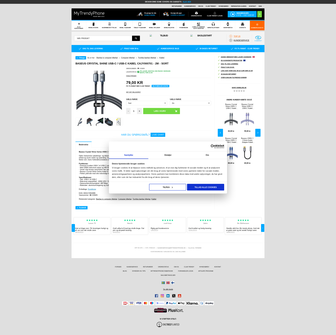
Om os (200, 6)
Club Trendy (211, 6)
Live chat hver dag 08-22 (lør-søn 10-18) (237, 70)
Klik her (187, 2)
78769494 (198, 248)
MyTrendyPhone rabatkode (162, 271)
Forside (118, 267)
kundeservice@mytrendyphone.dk (172, 248)
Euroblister (92, 189)
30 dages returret (228, 74)
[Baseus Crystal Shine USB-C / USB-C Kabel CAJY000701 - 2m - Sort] (79, 121)
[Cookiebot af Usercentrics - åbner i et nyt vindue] (212, 146)
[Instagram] (162, 295)
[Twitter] (173, 295)
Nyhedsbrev (224, 6)
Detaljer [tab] (168, 155)
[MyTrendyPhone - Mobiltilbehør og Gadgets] (89, 14)
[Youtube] (179, 295)
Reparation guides (238, 6)
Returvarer (177, 6)
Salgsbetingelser (168, 275)
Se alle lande (168, 289)
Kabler (153, 199)
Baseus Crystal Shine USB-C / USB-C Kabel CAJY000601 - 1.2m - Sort (231, 106)
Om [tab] (207, 155)
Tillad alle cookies (206, 187)
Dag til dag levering (229, 64)
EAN (260, 6)
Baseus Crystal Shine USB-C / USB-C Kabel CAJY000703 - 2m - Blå (231, 140)
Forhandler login (185, 271)
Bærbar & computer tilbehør (106, 199)
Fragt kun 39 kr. (227, 67)
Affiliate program (205, 271)
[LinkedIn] (168, 295)
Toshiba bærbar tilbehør (141, 199)
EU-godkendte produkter (231, 60)
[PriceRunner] (160, 310)
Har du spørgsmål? (142, 134)
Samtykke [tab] (128, 155)
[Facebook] (156, 295)
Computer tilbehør (125, 199)
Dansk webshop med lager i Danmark (236, 57)
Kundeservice (190, 6)
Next (258, 133)
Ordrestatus (163, 267)
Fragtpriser (131, 76)
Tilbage (82, 58)
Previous (220, 133)
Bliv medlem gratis (160, 86)
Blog (125, 271)
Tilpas (166, 187)
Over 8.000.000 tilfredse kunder (234, 77)
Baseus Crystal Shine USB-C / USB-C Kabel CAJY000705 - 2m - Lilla (247, 106)
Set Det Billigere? (133, 92)
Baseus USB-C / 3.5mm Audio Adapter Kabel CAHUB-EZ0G (247, 140)
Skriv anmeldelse (239, 87)
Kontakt (252, 6)
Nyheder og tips (138, 271)
